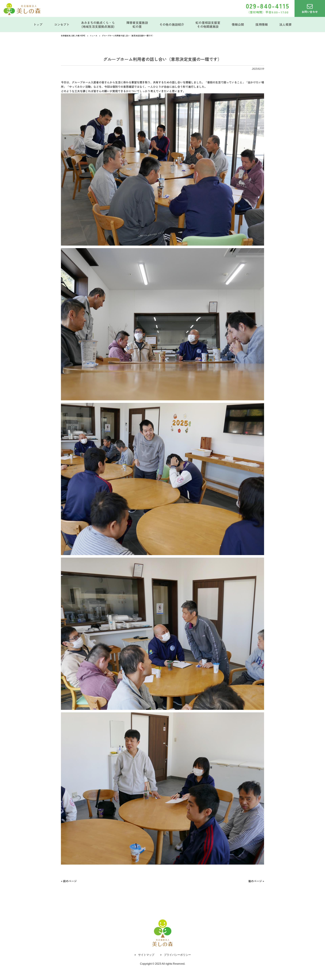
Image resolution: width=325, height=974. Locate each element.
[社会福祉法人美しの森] (22, 9)
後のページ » (256, 881)
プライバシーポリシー (177, 954)
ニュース (93, 35)
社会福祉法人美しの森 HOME (73, 35)
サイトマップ (146, 954)
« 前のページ (69, 881)
